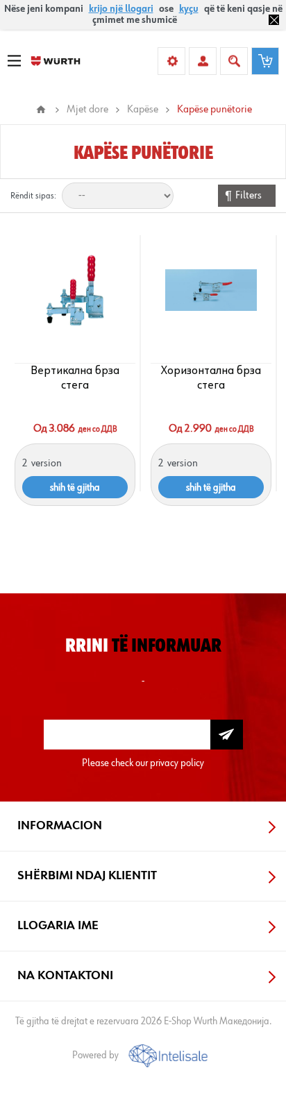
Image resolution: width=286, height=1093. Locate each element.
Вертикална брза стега (75, 377)
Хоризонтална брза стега (211, 377)
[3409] (211, 290)
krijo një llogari (121, 9)
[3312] (75, 290)
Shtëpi (41, 110)
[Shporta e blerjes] (265, 61)
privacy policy (177, 763)
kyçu (189, 9)
